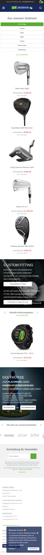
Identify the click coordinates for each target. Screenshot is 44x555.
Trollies (22, 41)
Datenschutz (6, 542)
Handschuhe (22, 45)
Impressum (5, 536)
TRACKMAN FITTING (18, 284)
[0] (41, 1)
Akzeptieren (33, 549)
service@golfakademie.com (11, 525)
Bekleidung (22, 50)
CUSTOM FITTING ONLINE (17, 302)
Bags (22, 33)
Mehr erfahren (33, 465)
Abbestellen (22, 472)
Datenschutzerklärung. (25, 469)
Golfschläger (22, 24)
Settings (11, 548)
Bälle (22, 37)
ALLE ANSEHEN (22, 55)
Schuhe (22, 28)
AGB (3, 539)
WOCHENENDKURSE (28, 407)
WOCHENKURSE (9, 407)
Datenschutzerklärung (16, 545)
